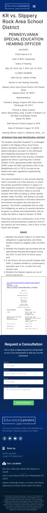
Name (6, 362)
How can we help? (11, 387)
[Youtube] (15, 438)
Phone (6, 370)
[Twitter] (10, 438)
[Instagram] (20, 438)
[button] (34, 6)
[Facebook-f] (4, 438)
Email (6, 378)
